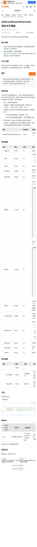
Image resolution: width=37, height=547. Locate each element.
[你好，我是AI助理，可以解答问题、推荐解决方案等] (27, 7)
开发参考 (13, 15)
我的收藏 (31, 32)
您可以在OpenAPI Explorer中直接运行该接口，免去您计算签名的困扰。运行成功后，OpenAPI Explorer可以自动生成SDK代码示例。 (18, 81)
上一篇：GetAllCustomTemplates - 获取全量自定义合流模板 (10, 460)
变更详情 (13, 454)
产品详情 (17, 32)
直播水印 (31, 15)
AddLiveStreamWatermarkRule (13, 53)
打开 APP (31, 2)
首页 (2, 15)
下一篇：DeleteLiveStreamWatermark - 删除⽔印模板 (27, 460)
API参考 (20, 15)
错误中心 (6, 444)
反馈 (21, 469)
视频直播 (7, 15)
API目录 (25, 15)
